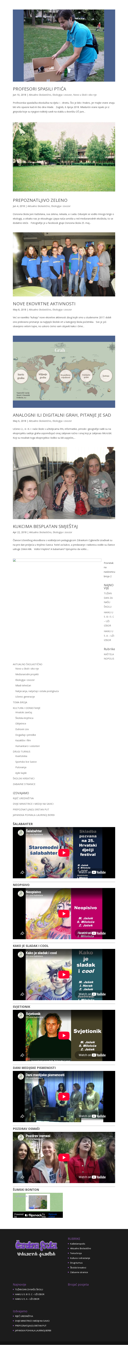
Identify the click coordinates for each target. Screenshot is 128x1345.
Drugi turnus (76, 1262)
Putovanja (20, 767)
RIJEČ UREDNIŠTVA (23, 798)
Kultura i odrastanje (80, 1258)
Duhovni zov (22, 729)
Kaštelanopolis (77, 1243)
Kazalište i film (23, 740)
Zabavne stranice (79, 1272)
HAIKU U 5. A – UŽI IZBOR (109, 636)
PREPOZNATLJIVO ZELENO (40, 200)
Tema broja (76, 1253)
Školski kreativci (78, 1267)
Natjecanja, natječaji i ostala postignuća (37, 691)
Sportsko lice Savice (26, 761)
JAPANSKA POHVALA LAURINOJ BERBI (34, 815)
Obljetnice (20, 723)
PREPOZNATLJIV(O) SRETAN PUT (31, 809)
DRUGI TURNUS (21, 751)
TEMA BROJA (20, 702)
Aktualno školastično (40, 94)
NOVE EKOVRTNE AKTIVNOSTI (44, 304)
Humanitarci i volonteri (27, 746)
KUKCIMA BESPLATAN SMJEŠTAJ (45, 526)
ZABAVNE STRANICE (24, 784)
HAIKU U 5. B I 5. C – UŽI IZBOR (29, 1294)
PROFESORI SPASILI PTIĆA (39, 89)
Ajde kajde (21, 772)
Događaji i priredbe (25, 734)
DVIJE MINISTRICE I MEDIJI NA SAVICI (33, 803)
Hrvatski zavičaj (23, 712)
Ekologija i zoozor (62, 94)
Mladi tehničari (23, 685)
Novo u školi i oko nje (85, 94)
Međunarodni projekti (27, 674)
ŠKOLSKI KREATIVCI (23, 778)
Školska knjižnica (24, 718)
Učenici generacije (25, 696)
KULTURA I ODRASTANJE (26, 708)
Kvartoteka (21, 756)
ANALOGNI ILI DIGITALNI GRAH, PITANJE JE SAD (62, 415)
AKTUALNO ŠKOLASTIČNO (27, 664)
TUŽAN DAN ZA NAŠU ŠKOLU (29, 1289)
